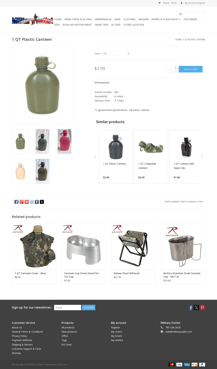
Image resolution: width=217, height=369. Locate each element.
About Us (17, 327)
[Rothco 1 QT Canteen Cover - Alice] (34, 246)
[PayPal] (201, 364)
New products (69, 331)
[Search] (180, 14)
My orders (116, 331)
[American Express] (186, 364)
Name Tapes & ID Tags (78, 19)
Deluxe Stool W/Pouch (127, 273)
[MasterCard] (171, 364)
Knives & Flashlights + (166, 19)
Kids (57, 24)
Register (115, 327)
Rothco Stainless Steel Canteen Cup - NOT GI (182, 275)
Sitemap (16, 353)
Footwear (190, 19)
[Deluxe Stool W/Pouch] (133, 246)
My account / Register (194, 3)
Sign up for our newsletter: (32, 307)
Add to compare (189, 201)
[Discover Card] (194, 364)
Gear (117, 19)
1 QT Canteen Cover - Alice (30, 273)
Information (102, 82)
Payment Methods (22, 340)
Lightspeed (61, 364)
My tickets (116, 336)
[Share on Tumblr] (37, 202)
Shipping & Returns (22, 344)
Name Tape (101, 24)
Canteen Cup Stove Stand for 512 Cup (81, 275)
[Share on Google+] (21, 202)
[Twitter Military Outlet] (196, 307)
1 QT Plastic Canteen (194, 39)
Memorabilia (103, 19)
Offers (65, 336)
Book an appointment (77, 24)
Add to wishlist (172, 201)
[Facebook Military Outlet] (190, 307)
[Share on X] (42, 202)
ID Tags (116, 24)
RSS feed (66, 344)
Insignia (143, 19)
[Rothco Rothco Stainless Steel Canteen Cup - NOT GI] (183, 246)
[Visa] (179, 364)
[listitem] (116, 157)
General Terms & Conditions (27, 331)
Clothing (129, 19)
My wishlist (117, 340)
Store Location (133, 24)
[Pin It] (27, 202)
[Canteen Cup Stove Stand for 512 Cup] (84, 246)
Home (58, 19)
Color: (98, 53)
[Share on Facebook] (16, 202)
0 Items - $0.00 (169, 3)
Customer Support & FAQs (26, 348)
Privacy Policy (19, 336)
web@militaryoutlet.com (178, 331)
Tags (64, 340)
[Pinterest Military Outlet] (202, 307)
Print (200, 201)
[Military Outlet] (32, 19)
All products (68, 327)
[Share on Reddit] (32, 202)
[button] (95, 157)
